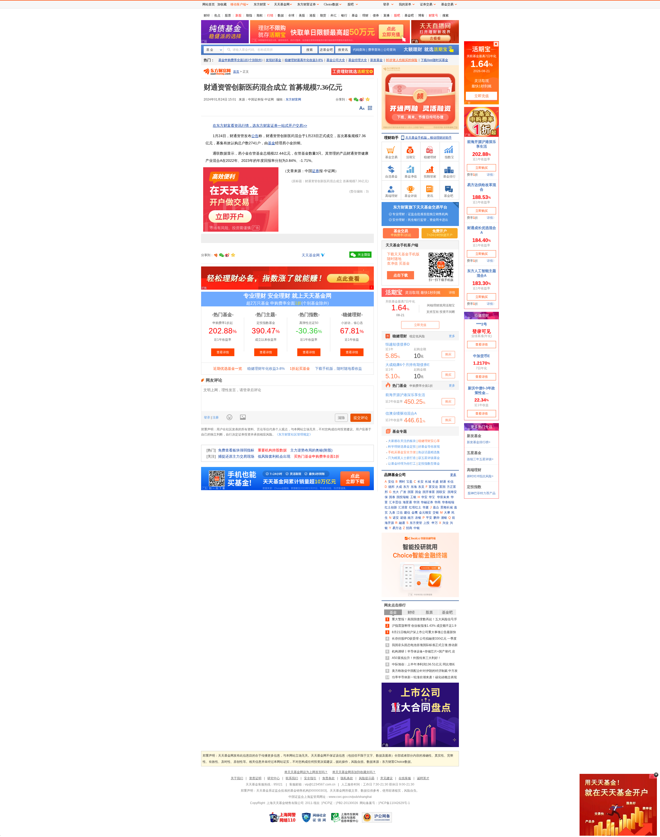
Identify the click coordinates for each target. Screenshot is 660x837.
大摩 (447, 512)
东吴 (421, 487)
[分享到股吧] (350, 99)
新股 (238, 15)
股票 (228, 15)
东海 (414, 487)
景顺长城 (446, 507)
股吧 (397, 15)
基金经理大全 (357, 60)
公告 (255, 136)
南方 (411, 518)
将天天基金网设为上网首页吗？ (306, 772)
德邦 (391, 487)
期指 (249, 15)
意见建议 (386, 778)
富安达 (433, 487)
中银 (417, 528)
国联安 (441, 492)
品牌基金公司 (395, 475)
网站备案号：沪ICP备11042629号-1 (385, 803)
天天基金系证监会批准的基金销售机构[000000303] (291, 790)
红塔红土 (415, 507)
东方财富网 (293, 99)
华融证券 (427, 502)
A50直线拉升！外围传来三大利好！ (416, 658)
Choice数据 (331, 4)
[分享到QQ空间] (367, 99)
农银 (418, 518)
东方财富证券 (306, 4)
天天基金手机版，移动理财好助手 (428, 137)
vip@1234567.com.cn (320, 784)
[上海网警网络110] (282, 817)
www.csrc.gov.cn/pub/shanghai (350, 797)
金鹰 (414, 512)
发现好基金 (273, 60)
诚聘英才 (423, 778)
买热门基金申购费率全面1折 (316, 456)
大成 (399, 487)
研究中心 (273, 778)
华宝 (432, 497)
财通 (443, 481)
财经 (207, 15)
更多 (453, 474)
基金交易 (447, 4)
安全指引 (310, 778)
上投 (426, 523)
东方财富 (260, 4)
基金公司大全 (335, 60)
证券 (315, 171)
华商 (437, 502)
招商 (409, 528)
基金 (355, 15)
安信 (391, 481)
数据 (281, 15)
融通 (402, 523)
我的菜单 (405, 4)
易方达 (397, 528)
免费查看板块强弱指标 (236, 450)
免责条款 (328, 778)
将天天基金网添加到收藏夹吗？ (354, 772)
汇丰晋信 (395, 502)
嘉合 (436, 507)
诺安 (396, 518)
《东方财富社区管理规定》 (293, 434)
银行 (344, 15)
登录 (207, 417)
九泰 (392, 512)
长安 (420, 481)
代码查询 (359, 50)
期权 (260, 15)
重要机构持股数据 (272, 450)
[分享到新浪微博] (361, 99)
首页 (236, 71)
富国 (442, 487)
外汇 (334, 15)
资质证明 (255, 778)
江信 (400, 512)
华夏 (426, 507)
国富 (411, 492)
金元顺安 (425, 512)
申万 (435, 523)
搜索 (445, 15)
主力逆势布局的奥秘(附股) (311, 450)
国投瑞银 (403, 497)
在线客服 (405, 778)
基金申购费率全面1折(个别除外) (240, 60)
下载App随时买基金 (434, 60)
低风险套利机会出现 (274, 456)
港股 (312, 15)
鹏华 (436, 518)
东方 (406, 487)
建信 (407, 512)
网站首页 (208, 4)
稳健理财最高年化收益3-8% (304, 60)
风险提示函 (366, 778)
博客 (421, 15)
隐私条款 (347, 778)
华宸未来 (443, 497)
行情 (270, 15)
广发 (403, 492)
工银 (413, 497)
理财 (365, 15)
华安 (424, 497)
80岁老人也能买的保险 (401, 60)
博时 (402, 481)
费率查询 (374, 50)
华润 (416, 502)
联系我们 (292, 778)
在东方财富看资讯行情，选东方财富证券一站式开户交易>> (260, 125)
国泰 (392, 497)
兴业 (445, 523)
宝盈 (409, 481)
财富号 (433, 15)
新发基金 (376, 60)
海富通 (407, 502)
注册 (215, 417)
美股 (302, 15)
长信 (450, 481)
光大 (396, 492)
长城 (428, 481)
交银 (436, 512)
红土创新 (391, 507)
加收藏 (222, 4)
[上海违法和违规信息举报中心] (345, 817)
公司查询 (389, 50)
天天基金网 (311, 255)
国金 (418, 492)
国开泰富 (429, 492)
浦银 (444, 518)
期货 (323, 15)
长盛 (435, 481)
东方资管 (416, 523)
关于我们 (237, 778)
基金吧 (409, 15)
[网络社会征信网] (314, 817)
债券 (376, 15)
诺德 (403, 518)
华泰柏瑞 (448, 502)
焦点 (217, 15)
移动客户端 (238, 4)
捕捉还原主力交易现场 (236, 456)
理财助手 (391, 138)
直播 (386, 15)
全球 (291, 15)
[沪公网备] (377, 817)
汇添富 (403, 507)
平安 (429, 518)
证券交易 (426, 4)
